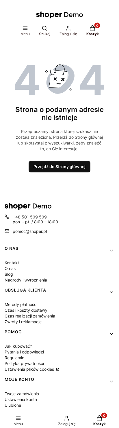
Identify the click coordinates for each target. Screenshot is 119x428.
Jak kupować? (18, 346)
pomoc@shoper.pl (30, 231)
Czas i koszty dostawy (26, 310)
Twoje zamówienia (22, 393)
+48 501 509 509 (30, 216)
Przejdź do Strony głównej (59, 166)
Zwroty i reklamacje (23, 321)
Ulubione (13, 405)
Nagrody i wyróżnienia (26, 279)
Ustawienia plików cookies (30, 369)
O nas (10, 268)
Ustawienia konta (21, 399)
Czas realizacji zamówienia (30, 315)
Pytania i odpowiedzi (24, 351)
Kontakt (12, 262)
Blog (9, 274)
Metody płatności (21, 304)
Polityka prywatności (24, 363)
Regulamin (14, 357)
